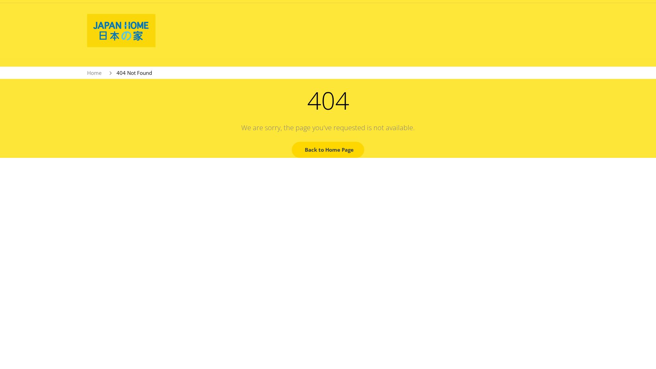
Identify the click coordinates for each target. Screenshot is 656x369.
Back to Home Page (329, 149)
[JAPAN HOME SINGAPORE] (121, 30)
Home (94, 72)
